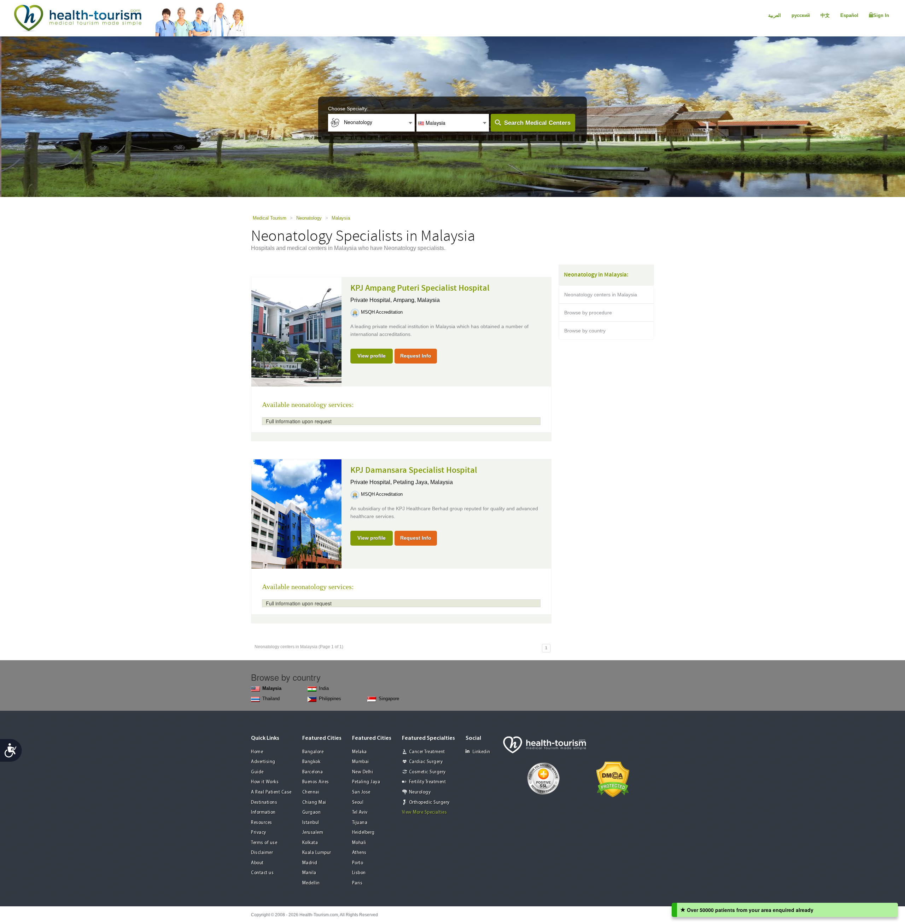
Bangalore (313, 752)
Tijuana (360, 822)
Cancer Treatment (427, 752)
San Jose (361, 792)
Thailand (271, 698)
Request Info (415, 356)
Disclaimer (262, 852)
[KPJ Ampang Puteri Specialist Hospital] (296, 331)
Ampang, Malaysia (416, 300)
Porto (357, 863)
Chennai (311, 792)
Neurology (420, 792)
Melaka (359, 752)
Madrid (309, 863)
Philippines (330, 698)
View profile (371, 356)
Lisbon (359, 873)
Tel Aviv (360, 812)
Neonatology (309, 218)
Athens (359, 852)
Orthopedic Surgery (429, 802)
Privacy (258, 832)
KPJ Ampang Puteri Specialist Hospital (420, 288)
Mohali (359, 843)
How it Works (265, 782)
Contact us (262, 873)
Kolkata (310, 843)
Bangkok (311, 762)
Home (257, 752)
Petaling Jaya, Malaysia (423, 482)
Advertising (263, 762)
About (257, 863)
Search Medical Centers (537, 123)
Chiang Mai (314, 802)
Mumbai (360, 762)
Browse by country (585, 330)
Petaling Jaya (366, 782)
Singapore (389, 698)
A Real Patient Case (271, 792)
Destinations (264, 802)
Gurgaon (311, 812)
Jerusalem (312, 832)
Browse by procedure (588, 312)
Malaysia (341, 218)
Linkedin (481, 752)
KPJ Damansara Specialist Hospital (413, 470)
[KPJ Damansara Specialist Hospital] (296, 513)
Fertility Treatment (427, 782)
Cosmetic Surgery (427, 772)
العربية (774, 15)
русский (801, 15)
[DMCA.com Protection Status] (612, 778)
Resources (261, 822)
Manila (309, 873)
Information (263, 812)
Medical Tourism (269, 218)
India (324, 688)
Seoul (358, 802)
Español (849, 15)
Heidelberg (363, 832)
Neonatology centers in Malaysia (600, 294)
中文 (825, 15)
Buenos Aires (315, 782)
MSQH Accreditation (382, 312)
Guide (257, 772)
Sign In (881, 15)
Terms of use (264, 843)
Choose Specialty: (348, 108)
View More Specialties (424, 812)
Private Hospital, (371, 300)
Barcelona (312, 772)
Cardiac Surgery (426, 762)
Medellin (311, 883)
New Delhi (362, 772)
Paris (357, 883)
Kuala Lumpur (316, 852)
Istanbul (310, 822)
